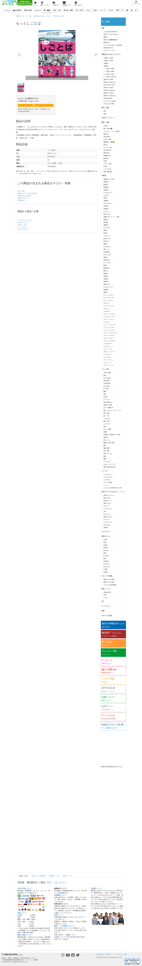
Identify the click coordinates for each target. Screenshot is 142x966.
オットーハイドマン (108, 297)
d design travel (107, 592)
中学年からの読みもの (109, 90)
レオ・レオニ (107, 357)
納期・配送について (24, 935)
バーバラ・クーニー (108, 306)
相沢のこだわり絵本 (108, 582)
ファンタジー (107, 399)
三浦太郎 (105, 279)
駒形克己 (105, 219)
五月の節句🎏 (107, 150)
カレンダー (106, 519)
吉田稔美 (105, 289)
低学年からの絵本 (108, 79)
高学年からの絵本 (58, 16)
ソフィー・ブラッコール (110, 333)
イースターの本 (107, 147)
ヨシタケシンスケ (108, 287)
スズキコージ (107, 235)
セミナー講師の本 (108, 407)
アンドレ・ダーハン (108, 319)
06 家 (104, 553)
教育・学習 (106, 421)
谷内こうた (106, 249)
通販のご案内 (23, 876)
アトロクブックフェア (109, 50)
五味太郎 (105, 222)
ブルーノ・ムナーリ (108, 351)
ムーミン (105, 485)
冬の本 (105, 166)
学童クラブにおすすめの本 (28, 193)
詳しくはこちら (56, 882)
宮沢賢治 (105, 281)
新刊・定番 (105, 107)
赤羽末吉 (105, 182)
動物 (104, 391)
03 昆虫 (105, 545)
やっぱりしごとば (25, 220)
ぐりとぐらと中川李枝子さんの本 (112, 488)
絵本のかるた (107, 498)
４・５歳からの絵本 (108, 71)
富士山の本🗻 (107, 136)
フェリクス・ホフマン (109, 341)
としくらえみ (107, 262)
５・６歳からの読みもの (110, 76)
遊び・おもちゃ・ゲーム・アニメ (112, 410)
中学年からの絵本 (108, 87)
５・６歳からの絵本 (108, 74)
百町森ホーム (20, 16)
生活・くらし (107, 440)
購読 (126, 954)
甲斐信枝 (105, 209)
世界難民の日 (107, 155)
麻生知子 (105, 184)
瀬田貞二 (105, 244)
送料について (22, 913)
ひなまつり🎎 (107, 139)
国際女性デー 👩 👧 (109, 142)
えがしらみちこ (107, 203)
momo (105, 595)
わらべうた (106, 415)
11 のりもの (106, 566)
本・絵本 (47, 10)
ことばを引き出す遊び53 (110, 31)
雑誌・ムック (106, 588)
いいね (105, 597)
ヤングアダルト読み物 (109, 101)
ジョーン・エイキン (108, 327)
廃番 (103, 611)
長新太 (105, 257)
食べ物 (105, 397)
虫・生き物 (106, 386)
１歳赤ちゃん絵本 (108, 60)
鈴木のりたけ (23, 198)
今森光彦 (105, 200)
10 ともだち (106, 564)
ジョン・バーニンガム (109, 325)
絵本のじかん (106, 536)
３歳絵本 (105, 66)
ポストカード (107, 514)
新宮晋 (105, 230)
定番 (104, 114)
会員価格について (60, 895)
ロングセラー (106, 531)
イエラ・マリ (107, 346)
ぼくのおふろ (23, 229)
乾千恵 (105, 198)
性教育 (105, 432)
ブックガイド (107, 461)
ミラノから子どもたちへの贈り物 (112, 45)
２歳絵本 (105, 63)
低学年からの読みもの (109, 82)
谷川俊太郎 (106, 252)
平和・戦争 (106, 451)
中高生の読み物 (107, 98)
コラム (88, 10)
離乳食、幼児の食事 (108, 442)
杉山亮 (105, 233)
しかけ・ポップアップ (109, 464)
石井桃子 (105, 190)
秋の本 (105, 161)
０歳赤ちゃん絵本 (108, 58)
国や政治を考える (108, 47)
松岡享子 (105, 276)
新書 (104, 459)
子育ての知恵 (107, 372)
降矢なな (105, 271)
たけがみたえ (107, 246)
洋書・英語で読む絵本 (109, 467)
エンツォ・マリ (107, 349)
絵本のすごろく (107, 500)
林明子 (105, 265)
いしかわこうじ (107, 192)
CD (103, 601)
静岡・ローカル (107, 453)
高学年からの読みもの (109, 95)
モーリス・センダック (109, 314)
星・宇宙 (105, 388)
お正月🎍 (106, 126)
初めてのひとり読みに (109, 85)
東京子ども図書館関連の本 (110, 39)
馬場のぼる (106, 268)
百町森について (54, 876)
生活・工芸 (57, 10)
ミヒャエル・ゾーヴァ (109, 316)
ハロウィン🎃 (107, 163)
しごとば (22, 227)
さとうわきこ (107, 227)
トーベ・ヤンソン (108, 360)
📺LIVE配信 (17, 10)
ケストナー (106, 308)
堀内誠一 (105, 273)
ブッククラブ (106, 606)
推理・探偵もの (107, 402)
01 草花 (105, 539)
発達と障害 (106, 448)
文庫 (104, 456)
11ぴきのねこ (107, 525)
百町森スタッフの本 (108, 179)
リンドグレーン (107, 354)
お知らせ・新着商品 (38, 876)
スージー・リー (107, 362)
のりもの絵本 (107, 378)
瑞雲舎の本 (106, 42)
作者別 (104, 175)
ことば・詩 (106, 418)
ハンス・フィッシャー (109, 330)
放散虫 (105, 37)
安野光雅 (105, 187)
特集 (103, 28)
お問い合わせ (119, 954)
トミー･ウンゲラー (108, 295)
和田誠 (105, 292)
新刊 (104, 111)
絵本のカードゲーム (108, 495)
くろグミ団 (106, 479)
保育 (117, 10)
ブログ (111, 10)
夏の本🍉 (106, 158)
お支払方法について (24, 888)
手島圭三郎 (106, 260)
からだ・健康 (107, 429)
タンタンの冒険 (107, 482)
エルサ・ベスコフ (108, 338)
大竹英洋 (105, 206)
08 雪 (104, 558)
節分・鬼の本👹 (107, 128)
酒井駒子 (105, 225)
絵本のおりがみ (107, 517)
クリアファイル (107, 508)
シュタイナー (107, 424)
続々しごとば (23, 222)
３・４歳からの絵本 (108, 68)
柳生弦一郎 (106, 284)
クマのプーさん (107, 477)
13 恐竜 (105, 572)
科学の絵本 (106, 380)
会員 (95, 10)
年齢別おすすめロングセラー (42, 16)
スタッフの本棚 (107, 576)
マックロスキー (107, 343)
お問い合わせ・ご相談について (65, 935)
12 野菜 (105, 569)
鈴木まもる (106, 241)
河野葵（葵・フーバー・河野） (111, 217)
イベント (102, 10)
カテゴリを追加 (107, 615)
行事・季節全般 (107, 171)
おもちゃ (38, 10)
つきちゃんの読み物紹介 (110, 585)
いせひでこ (106, 195)
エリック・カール (108, 300)
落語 (104, 445)
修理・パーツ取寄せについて (64, 926)
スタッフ (119, 904)
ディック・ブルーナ (108, 335)
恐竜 (104, 394)
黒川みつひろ (107, 214)
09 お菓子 (106, 561)
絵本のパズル (107, 503)
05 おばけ (106, 550)
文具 (104, 511)
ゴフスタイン (107, 311)
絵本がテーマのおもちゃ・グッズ (113, 492)
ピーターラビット (108, 474)
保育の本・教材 (107, 405)
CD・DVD (79, 10)
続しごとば (23, 224)
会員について (67, 876)
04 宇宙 (105, 547)
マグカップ (106, 506)
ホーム (7, 10)
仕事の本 (22, 200)
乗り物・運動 (68, 10)
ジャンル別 (105, 369)
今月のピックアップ (108, 118)
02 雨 (104, 542)
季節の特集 (28, 10)
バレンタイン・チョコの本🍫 (111, 131)
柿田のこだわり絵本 (108, 579)
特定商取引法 (100, 954)
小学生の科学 (107, 383)
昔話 (104, 375)
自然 (104, 426)
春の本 (105, 144)
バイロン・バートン (108, 365)
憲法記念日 (106, 153)
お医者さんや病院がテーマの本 (111, 434)
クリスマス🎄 (107, 169)
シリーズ (105, 471)
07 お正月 (106, 556)
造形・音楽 (106, 413)
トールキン (106, 322)
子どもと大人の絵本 (108, 103)
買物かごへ (36, 105)
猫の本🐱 (106, 134)
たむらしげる (107, 254)
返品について (58, 915)
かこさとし (106, 211)
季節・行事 (105, 122)
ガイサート (106, 303)
